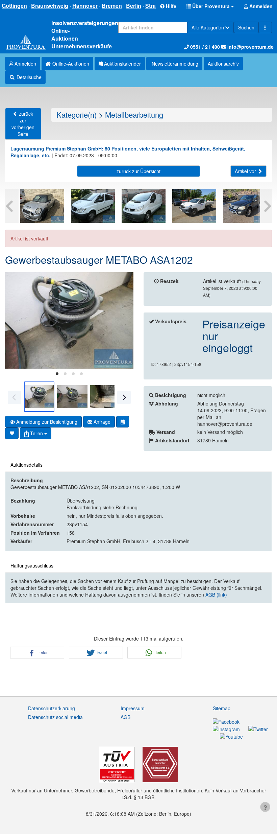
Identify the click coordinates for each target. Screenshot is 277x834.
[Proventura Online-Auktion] (25, 42)
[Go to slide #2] (72, 396)
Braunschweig (49, 5)
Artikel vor (246, 171)
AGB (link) (216, 594)
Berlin (133, 5)
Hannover (85, 5)
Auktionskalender (122, 63)
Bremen (112, 5)
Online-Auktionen (70, 63)
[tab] (57, 374)
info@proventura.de (250, 46)
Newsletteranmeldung (174, 63)
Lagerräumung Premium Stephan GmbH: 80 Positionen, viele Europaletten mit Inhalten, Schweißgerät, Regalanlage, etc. (127, 152)
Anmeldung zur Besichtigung (46, 421)
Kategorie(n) (76, 114)
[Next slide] (123, 320)
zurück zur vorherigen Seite (22, 123)
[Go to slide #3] (105, 396)
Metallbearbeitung (134, 114)
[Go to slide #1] (39, 396)
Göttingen (14, 5)
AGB (125, 717)
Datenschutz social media (55, 717)
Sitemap (221, 708)
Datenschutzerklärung (51, 708)
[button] (210, 6)
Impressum (133, 708)
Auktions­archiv (223, 63)
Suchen (246, 27)
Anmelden (24, 63)
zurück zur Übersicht (138, 171)
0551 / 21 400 (204, 46)
